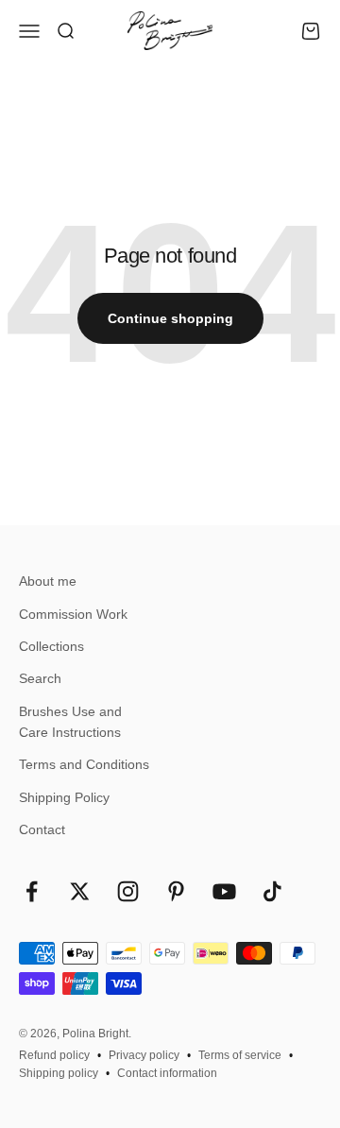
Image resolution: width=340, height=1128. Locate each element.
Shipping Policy (64, 797)
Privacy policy (144, 1055)
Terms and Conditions (84, 764)
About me (47, 581)
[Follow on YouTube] (224, 891)
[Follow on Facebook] (31, 891)
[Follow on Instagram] (128, 891)
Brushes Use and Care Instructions (70, 722)
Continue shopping (170, 318)
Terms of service (239, 1055)
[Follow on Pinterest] (176, 891)
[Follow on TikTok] (272, 891)
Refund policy (54, 1055)
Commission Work (73, 614)
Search (40, 678)
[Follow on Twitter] (80, 891)
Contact (42, 829)
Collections (51, 646)
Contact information (167, 1073)
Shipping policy (58, 1073)
